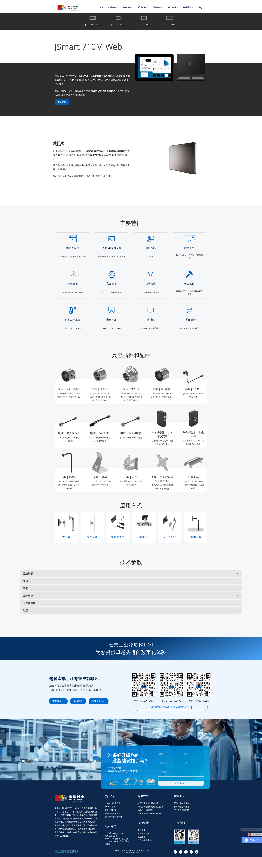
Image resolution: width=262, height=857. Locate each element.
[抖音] (196, 852)
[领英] (175, 852)
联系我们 (187, 7)
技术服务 (142, 7)
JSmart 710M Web (118, 25)
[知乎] (180, 852)
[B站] (191, 852)
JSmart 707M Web (92, 25)
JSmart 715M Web (144, 25)
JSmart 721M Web (170, 25)
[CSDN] (186, 852)
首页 (102, 7)
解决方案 (127, 7)
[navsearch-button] (202, 7)
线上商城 (172, 7)
